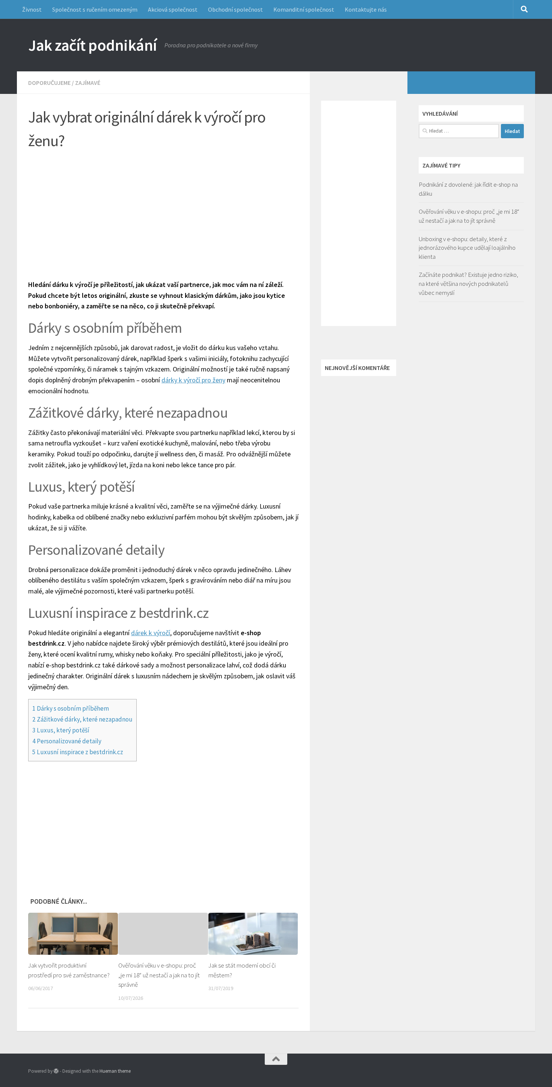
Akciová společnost (173, 9)
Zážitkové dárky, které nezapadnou (82, 719)
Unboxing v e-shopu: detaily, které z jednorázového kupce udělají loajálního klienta (467, 248)
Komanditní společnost (303, 9)
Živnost (32, 9)
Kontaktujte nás (366, 9)
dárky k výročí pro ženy (193, 380)
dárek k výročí (150, 632)
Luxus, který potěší (60, 730)
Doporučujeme (49, 82)
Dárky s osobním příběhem (70, 708)
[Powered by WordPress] (56, 1071)
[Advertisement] (163, 211)
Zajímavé (87, 82)
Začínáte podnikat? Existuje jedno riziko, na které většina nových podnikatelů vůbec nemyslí (468, 283)
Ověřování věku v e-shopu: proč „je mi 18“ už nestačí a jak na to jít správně (159, 975)
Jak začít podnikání (92, 45)
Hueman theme (115, 1071)
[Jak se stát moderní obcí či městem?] (253, 934)
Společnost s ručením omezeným (94, 9)
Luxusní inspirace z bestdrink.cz (77, 752)
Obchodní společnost (235, 9)
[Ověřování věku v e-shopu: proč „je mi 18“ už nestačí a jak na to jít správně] (163, 934)
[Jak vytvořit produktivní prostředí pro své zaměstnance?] (73, 934)
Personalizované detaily (66, 741)
